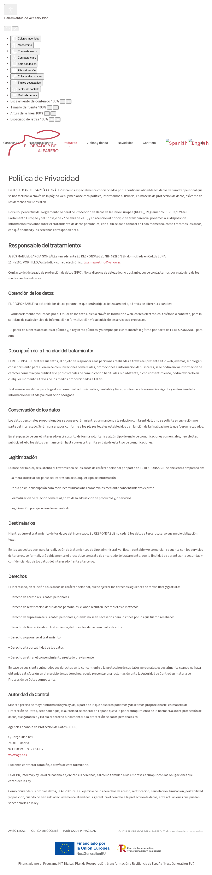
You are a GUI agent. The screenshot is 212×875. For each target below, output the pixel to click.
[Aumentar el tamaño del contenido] (68, 101)
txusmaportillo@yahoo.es (102, 262)
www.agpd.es (17, 755)
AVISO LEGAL (16, 831)
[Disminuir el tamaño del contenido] (62, 101)
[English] (198, 143)
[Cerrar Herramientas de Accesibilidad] (15, 28)
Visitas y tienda (97, 143)
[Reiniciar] (7, 28)
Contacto (149, 143)
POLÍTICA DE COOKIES (44, 831)
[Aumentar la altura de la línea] (53, 113)
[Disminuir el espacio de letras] (51, 119)
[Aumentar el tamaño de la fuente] (56, 107)
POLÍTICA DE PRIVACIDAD (79, 831)
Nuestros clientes (41, 143)
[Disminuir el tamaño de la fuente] (49, 107)
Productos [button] (70, 143)
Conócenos (11, 143)
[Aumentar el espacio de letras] (57, 119)
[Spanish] (177, 143)
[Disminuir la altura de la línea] (47, 113)
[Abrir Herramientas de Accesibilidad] (10, 9)
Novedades (125, 143)
